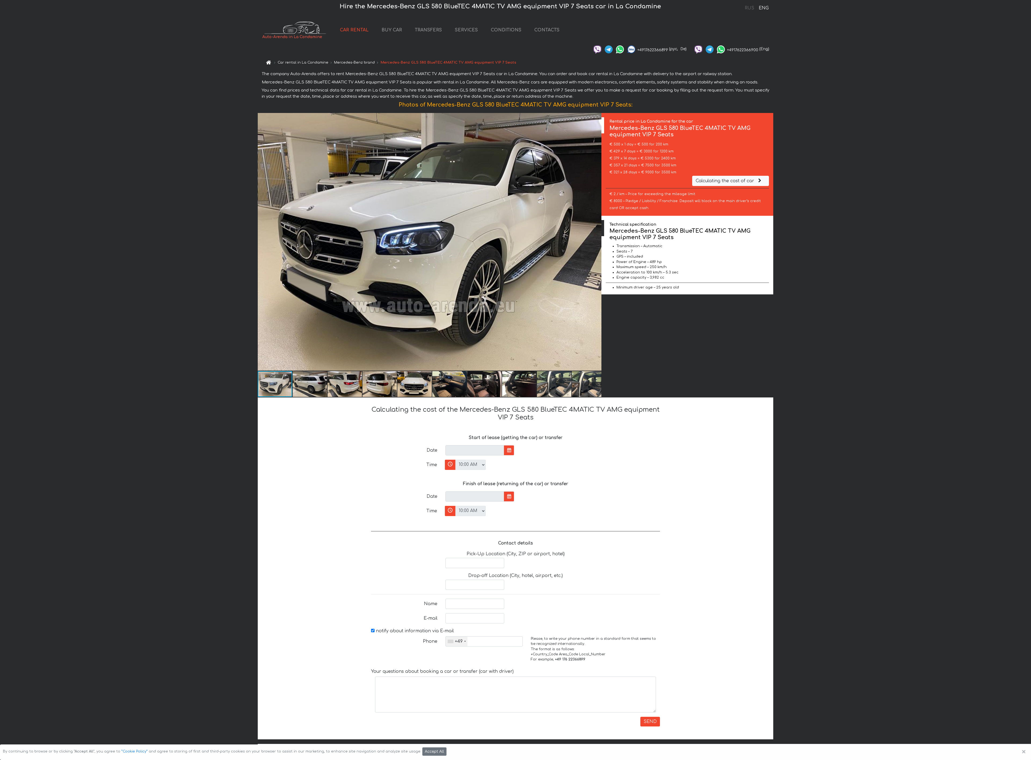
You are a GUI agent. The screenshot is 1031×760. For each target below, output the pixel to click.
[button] (596, 242)
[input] (474, 450)
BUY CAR (392, 30)
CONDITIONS (506, 30)
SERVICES (466, 30)
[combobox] (456, 641)
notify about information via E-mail (414, 631)
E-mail (430, 618)
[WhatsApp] (620, 49)
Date (432, 450)
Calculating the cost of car (726, 180)
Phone (430, 641)
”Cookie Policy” (134, 751)
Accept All (434, 752)
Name (430, 603)
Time (431, 464)
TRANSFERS (428, 30)
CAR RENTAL (354, 30)
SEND (650, 721)
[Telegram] (609, 49)
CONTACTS (547, 30)
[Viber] (597, 49)
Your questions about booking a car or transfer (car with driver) (442, 671)
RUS (749, 8)
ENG (763, 8)
